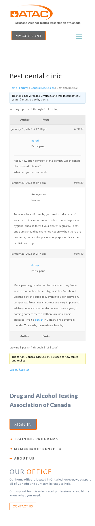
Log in (13, 369)
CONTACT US (23, 506)
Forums (23, 88)
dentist (39, 320)
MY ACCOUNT (28, 35)
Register (24, 369)
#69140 (79, 253)
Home (13, 88)
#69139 (79, 183)
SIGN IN (23, 424)
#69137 (79, 129)
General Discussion (43, 88)
